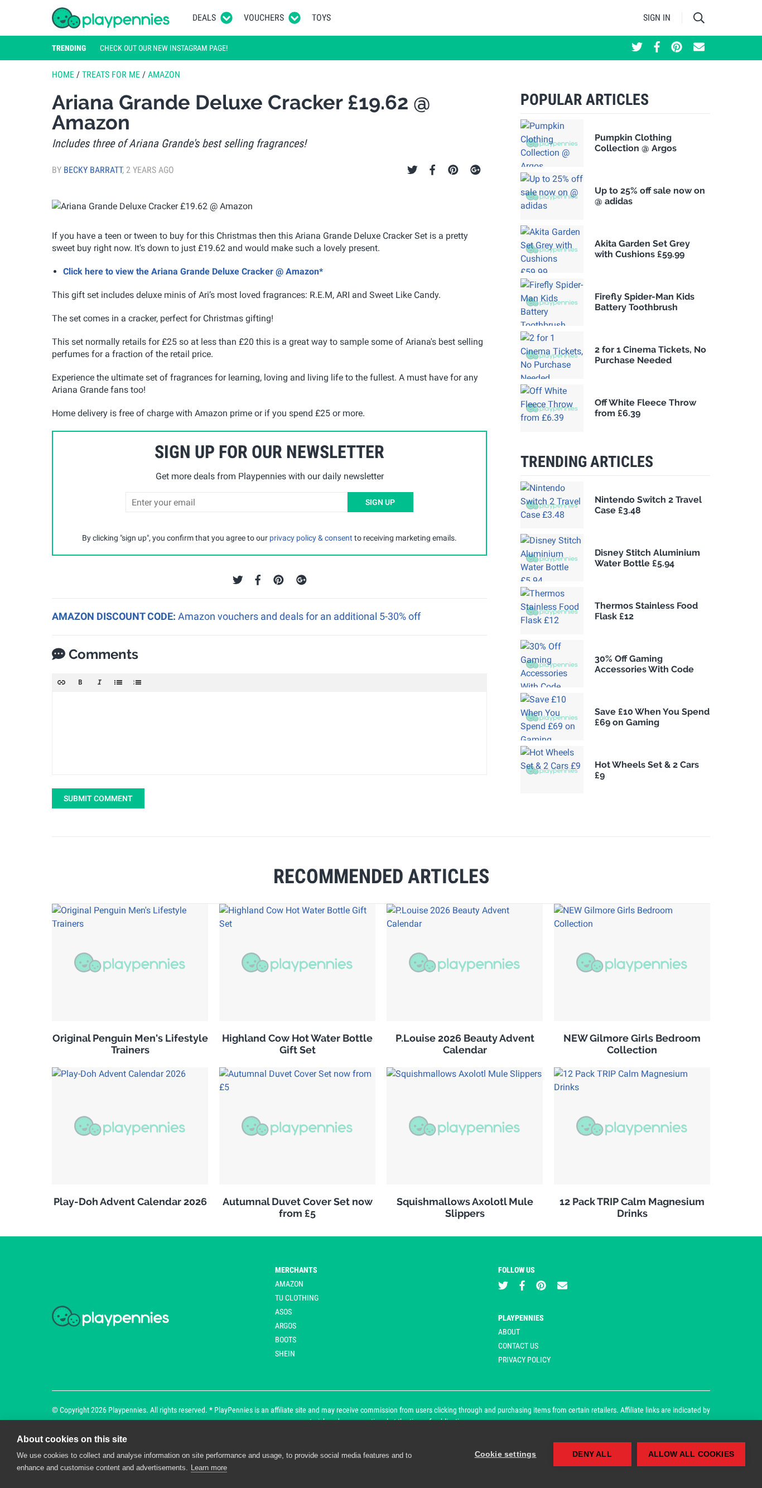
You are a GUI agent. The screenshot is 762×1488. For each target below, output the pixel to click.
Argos (285, 1325)
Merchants (296, 1269)
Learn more (209, 1467)
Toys (321, 17)
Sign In (657, 17)
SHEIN (285, 1353)
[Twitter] (412, 170)
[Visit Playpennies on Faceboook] (656, 48)
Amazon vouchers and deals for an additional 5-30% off (299, 616)
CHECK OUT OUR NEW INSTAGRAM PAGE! (164, 48)
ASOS (283, 1311)
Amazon (164, 74)
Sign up (380, 502)
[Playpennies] (111, 18)
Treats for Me (111, 74)
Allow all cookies (691, 1454)
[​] (269, 733)
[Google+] (475, 170)
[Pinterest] (453, 170)
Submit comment (98, 798)
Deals (204, 17)
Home (63, 74)
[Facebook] (432, 170)
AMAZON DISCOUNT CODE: (115, 616)
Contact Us (518, 1345)
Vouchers (264, 17)
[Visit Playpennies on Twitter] (637, 48)
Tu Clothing (297, 1297)
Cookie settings (506, 1454)
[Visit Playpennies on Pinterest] (676, 48)
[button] (61, 682)
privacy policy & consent (311, 537)
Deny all (592, 1454)
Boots (285, 1339)
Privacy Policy (524, 1359)
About (509, 1331)
